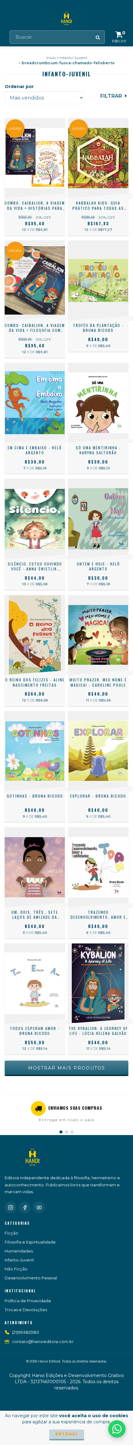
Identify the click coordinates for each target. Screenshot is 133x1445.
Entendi (66, 1434)
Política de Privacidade (28, 1300)
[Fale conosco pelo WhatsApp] (117, 1429)
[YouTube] (39, 1207)
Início (51, 57)
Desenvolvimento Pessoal (31, 1277)
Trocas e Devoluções (26, 1309)
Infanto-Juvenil (73, 57)
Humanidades (19, 1250)
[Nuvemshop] (67, 1402)
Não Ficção (16, 1268)
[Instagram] (10, 1207)
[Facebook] (25, 1207)
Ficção (11, 1233)
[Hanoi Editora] (32, 1157)
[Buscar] (98, 37)
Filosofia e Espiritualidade (30, 1241)
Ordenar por (19, 86)
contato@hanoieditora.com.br (43, 1341)
